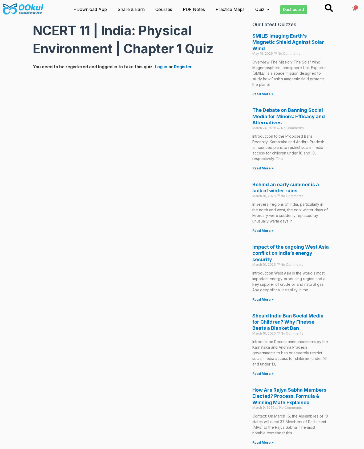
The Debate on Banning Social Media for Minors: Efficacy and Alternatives (288, 116)
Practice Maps (230, 9)
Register (183, 66)
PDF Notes (194, 9)
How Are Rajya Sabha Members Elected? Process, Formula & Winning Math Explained (289, 396)
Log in (161, 66)
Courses (163, 9)
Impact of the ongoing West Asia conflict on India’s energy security (290, 253)
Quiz (259, 9)
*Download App (90, 9)
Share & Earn (131, 9)
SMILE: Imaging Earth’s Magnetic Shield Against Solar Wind (288, 42)
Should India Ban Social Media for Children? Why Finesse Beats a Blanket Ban (287, 322)
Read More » (263, 94)
